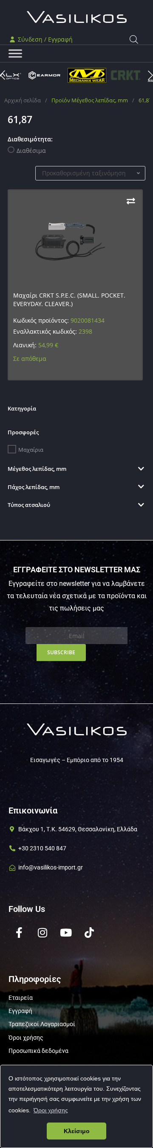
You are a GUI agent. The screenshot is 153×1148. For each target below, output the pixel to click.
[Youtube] (65, 932)
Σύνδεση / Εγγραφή (44, 39)
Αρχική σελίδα (22, 100)
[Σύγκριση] (131, 201)
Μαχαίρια (30, 449)
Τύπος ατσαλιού (29, 505)
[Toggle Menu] (15, 54)
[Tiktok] (89, 932)
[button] (150, 75)
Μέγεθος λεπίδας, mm (37, 469)
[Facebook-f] (19, 932)
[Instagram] (42, 932)
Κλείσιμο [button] (77, 1131)
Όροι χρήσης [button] (51, 1110)
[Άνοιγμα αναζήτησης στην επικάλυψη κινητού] (134, 39)
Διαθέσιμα (31, 150)
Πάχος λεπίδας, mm (34, 487)
